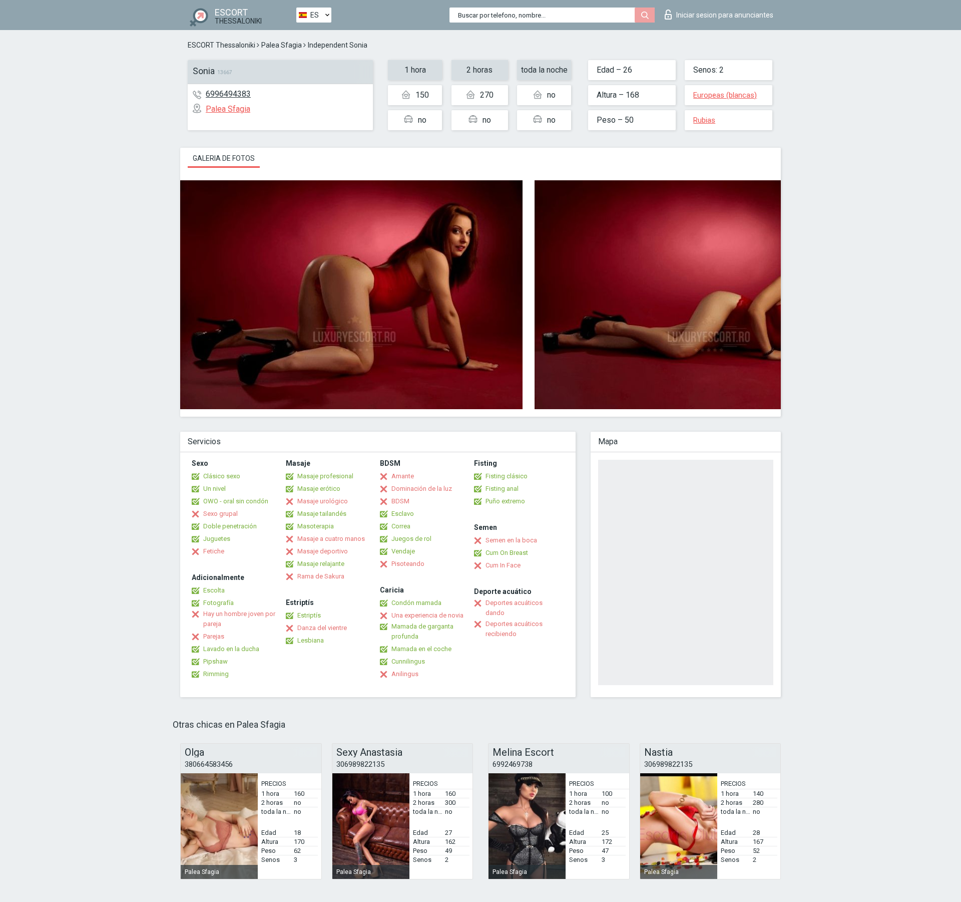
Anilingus (404, 674)
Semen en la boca (511, 540)
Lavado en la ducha (231, 649)
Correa (400, 526)
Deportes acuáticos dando (514, 608)
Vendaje (403, 551)
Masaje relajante (320, 563)
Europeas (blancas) (725, 95)
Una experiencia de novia (427, 615)
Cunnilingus (408, 661)
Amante (402, 476)
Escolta (214, 590)
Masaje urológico (322, 501)
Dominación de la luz (421, 488)
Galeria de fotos (224, 158)
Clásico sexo (221, 476)
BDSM (400, 501)
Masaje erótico (318, 488)
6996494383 (228, 94)
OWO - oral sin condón (235, 501)
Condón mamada (416, 603)
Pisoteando (407, 563)
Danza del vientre (322, 628)
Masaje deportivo (322, 551)
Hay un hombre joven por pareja (239, 619)
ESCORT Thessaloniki (221, 45)
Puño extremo (505, 501)
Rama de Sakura (320, 576)
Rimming (216, 674)
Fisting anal (502, 488)
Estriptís (309, 615)
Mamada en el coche (421, 649)
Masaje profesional (325, 476)
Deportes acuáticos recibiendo (514, 629)
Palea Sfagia (281, 45)
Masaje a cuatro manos (331, 538)
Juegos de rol (411, 538)
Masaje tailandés (321, 513)
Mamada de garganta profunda (422, 631)
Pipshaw (215, 661)
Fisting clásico (507, 476)
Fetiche (213, 551)
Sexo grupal (220, 513)
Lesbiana (310, 640)
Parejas (213, 636)
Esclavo (402, 513)
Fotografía (218, 603)
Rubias (704, 120)
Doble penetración (230, 526)
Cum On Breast (507, 552)
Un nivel (214, 488)
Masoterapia (315, 526)
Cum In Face (503, 565)
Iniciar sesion (724, 15)
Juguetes (216, 538)
